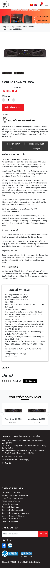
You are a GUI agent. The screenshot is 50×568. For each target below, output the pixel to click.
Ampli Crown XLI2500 (13, 419)
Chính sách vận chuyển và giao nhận (15, 513)
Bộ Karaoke (16, 27)
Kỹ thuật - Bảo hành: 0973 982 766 (15, 495)
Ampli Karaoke (28, 27)
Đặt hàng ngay (13, 107)
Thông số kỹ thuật (36, 144)
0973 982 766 (17, 456)
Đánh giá (36, 148)
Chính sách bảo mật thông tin (13, 516)
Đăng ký (43, 534)
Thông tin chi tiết (13, 144)
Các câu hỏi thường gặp (11, 501)
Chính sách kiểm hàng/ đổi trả (13, 510)
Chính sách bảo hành (10, 522)
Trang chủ (5, 27)
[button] (2, 414)
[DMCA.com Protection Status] (26, 552)
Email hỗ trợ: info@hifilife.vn (12, 498)
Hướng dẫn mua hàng (10, 504)
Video (12, 148)
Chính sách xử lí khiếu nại (11, 519)
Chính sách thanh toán (10, 507)
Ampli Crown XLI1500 (36, 419)
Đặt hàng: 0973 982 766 (11, 492)
